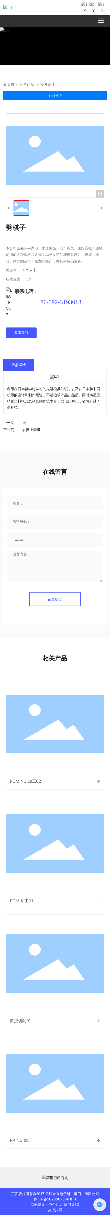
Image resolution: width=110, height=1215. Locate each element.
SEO (75, 1204)
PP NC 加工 (21, 1140)
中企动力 (56, 1204)
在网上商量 (31, 430)
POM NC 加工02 (25, 781)
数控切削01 (20, 1020)
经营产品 (27, 84)
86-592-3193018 (60, 302)
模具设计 (47, 84)
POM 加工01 (21, 900)
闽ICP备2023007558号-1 (55, 1199)
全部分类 (55, 95)
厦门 (67, 1204)
